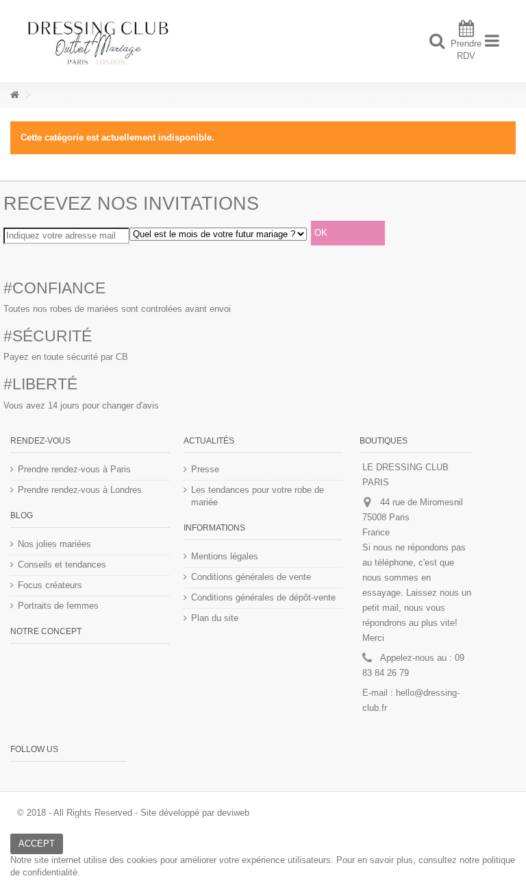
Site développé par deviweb (194, 813)
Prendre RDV (466, 49)
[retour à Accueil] (14, 95)
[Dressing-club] (218, 41)
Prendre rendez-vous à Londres (80, 490)
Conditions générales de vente (251, 577)
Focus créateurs (50, 585)
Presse (205, 469)
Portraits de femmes (58, 606)
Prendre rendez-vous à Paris (74, 469)
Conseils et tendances (62, 564)
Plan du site (214, 618)
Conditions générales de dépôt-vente (263, 597)
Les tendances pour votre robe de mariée (257, 496)
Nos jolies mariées (54, 544)
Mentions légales (224, 556)
